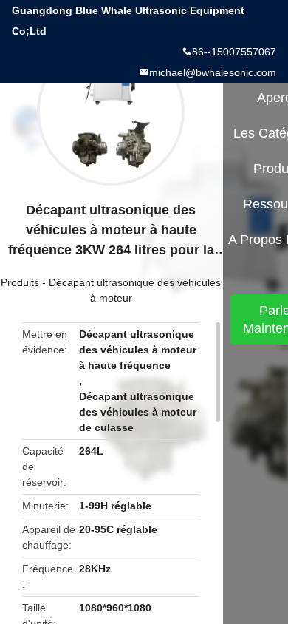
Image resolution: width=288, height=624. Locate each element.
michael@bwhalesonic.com (212, 72)
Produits (20, 282)
